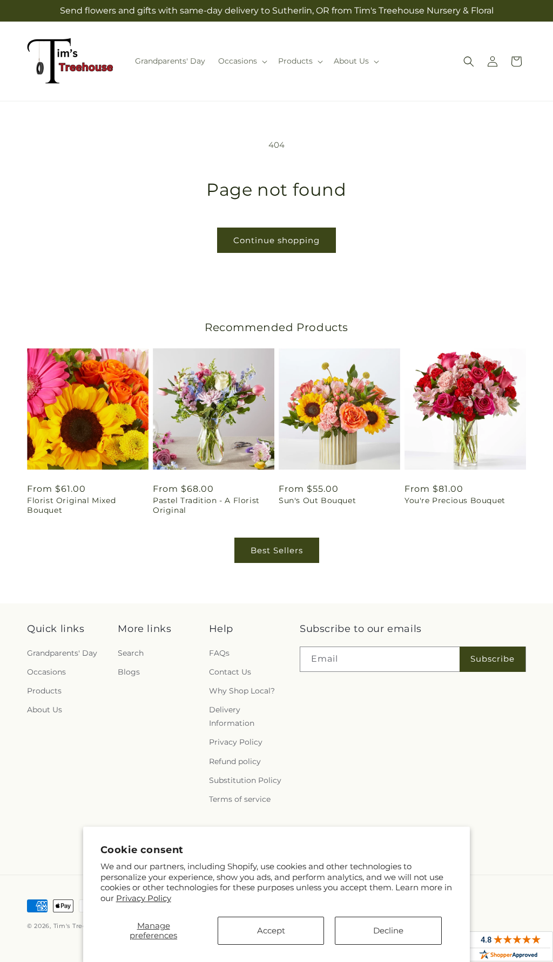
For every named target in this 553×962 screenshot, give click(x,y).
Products (44, 691)
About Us (44, 709)
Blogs (129, 672)
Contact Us (230, 672)
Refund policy (235, 761)
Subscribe (492, 659)
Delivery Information (231, 716)
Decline (388, 930)
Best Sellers (277, 550)
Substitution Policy (245, 780)
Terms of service (240, 799)
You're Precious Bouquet (454, 500)
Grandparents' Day (62, 653)
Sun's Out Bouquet (317, 500)
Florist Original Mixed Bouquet (71, 505)
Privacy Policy (143, 898)
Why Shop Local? (242, 691)
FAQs (219, 653)
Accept (271, 930)
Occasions (46, 672)
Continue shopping (276, 240)
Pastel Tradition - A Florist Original (206, 505)
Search (131, 653)
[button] (242, 61)
